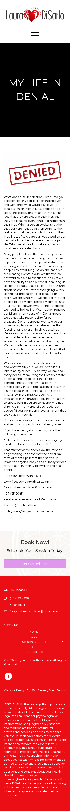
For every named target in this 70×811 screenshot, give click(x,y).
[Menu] (35, 34)
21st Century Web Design (49, 690)
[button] (62, 641)
